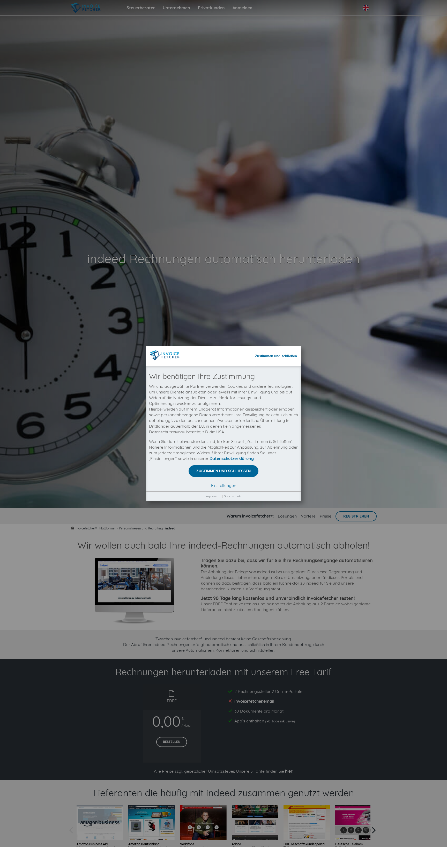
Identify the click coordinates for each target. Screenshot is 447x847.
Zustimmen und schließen (276, 356)
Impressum (213, 496)
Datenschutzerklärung (232, 458)
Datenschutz (233, 496)
